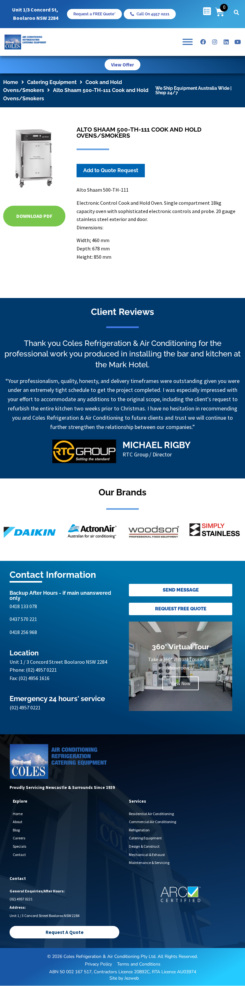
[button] (236, 12)
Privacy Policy (98, 964)
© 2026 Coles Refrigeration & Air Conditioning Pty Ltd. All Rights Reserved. (122, 956)
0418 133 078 (23, 606)
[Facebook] (203, 42)
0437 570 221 (23, 619)
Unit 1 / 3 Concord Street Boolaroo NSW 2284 (58, 662)
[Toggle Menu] (187, 42)
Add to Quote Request (110, 170)
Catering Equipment (52, 82)
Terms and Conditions (138, 964)
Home (10, 82)
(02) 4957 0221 (41, 670)
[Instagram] (214, 42)
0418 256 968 (23, 632)
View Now (180, 683)
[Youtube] (237, 42)
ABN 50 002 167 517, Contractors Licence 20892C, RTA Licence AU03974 (122, 972)
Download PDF (34, 216)
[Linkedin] (226, 42)
